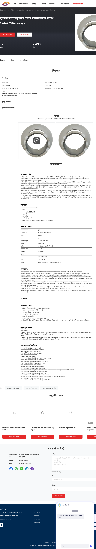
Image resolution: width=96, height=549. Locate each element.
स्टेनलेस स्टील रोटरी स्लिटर (13, 388)
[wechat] (21, 468)
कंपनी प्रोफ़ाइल (37, 512)
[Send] (91, 546)
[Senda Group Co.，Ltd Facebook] (1, 525)
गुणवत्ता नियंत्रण (37, 519)
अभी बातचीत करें (24, 34)
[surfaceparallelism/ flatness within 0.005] (36, 140)
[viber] (32, 468)
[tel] (37, 468)
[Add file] (59, 546)
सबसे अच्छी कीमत (7, 34)
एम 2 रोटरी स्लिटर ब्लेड (31, 388)
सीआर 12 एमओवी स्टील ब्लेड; (49, 388)
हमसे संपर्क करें (37, 522)
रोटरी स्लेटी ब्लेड (11, 10)
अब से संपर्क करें (58, 496)
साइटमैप (47, 542)
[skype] (26, 468)
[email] (11, 468)
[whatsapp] (16, 468)
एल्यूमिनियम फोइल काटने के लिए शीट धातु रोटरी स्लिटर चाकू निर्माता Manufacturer (13, 430)
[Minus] (91, 505)
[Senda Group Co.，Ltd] (5, 3)
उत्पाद (4, 10)
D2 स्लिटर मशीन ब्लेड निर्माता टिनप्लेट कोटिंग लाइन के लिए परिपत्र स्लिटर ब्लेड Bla (42, 430)
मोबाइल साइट (55, 542)
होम (1, 10)
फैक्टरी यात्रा (36, 515)
